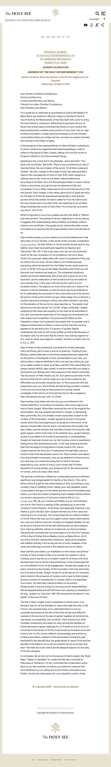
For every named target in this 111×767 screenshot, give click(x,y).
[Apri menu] (103, 13)
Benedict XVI (13, 20)
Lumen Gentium (28, 244)
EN (48, 37)
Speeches (29, 20)
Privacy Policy (70, 760)
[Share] (103, 25)
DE (42, 37)
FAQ (33, 760)
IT (64, 37)
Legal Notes (43, 760)
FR (59, 37)
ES (53, 37)
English (95, 20)
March (45, 20)
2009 (38, 20)
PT (68, 37)
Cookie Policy (56, 760)
